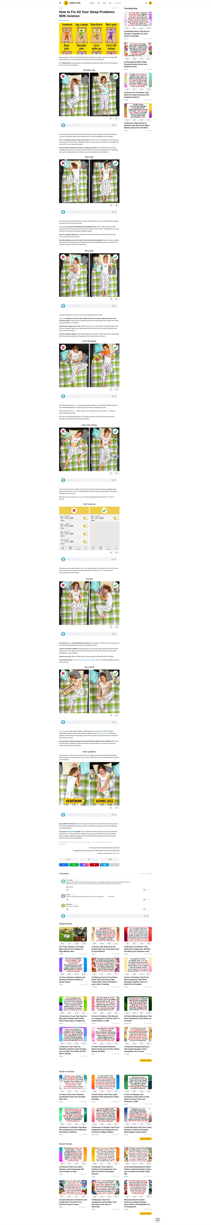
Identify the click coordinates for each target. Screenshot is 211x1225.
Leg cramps (62, 731)
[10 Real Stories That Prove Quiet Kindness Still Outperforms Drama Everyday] (105, 1082)
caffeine (72, 411)
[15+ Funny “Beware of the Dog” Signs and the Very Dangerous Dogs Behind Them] (73, 934)
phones (76, 405)
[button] (68, 859)
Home (93, 1054)
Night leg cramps (102, 733)
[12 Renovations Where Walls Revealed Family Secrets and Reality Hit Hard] (138, 49)
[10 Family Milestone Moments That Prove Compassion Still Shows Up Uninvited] (138, 1004)
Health (61, 8)
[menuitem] (92, 3)
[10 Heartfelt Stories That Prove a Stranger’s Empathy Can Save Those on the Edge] (138, 19)
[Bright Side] (72, 3)
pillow (97, 140)
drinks (86, 411)
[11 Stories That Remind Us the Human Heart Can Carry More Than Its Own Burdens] (105, 934)
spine (97, 221)
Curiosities (94, 987)
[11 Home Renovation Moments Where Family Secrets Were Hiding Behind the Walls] (105, 1034)
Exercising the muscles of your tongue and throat (87, 660)
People (126, 38)
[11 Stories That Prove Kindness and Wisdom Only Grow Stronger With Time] (73, 1082)
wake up (100, 570)
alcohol (77, 491)
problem (82, 568)
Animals (61, 954)
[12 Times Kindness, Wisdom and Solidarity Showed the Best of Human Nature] (73, 965)
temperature (78, 497)
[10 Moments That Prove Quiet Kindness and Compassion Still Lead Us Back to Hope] (73, 1154)
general (63, 318)
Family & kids (127, 1023)
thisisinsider (115, 853)
